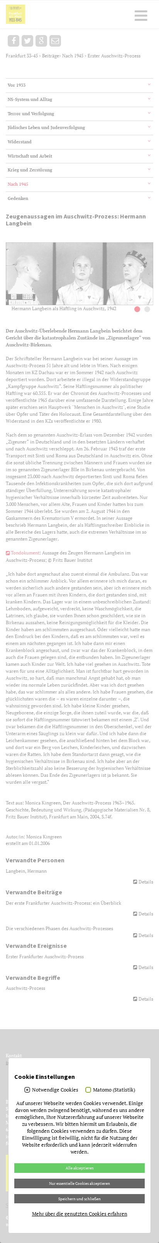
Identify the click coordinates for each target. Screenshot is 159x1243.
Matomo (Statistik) (114, 1089)
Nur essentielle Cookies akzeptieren (79, 1183)
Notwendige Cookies (55, 1089)
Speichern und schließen (79, 1198)
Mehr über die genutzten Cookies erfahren (79, 1213)
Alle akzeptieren (80, 1168)
